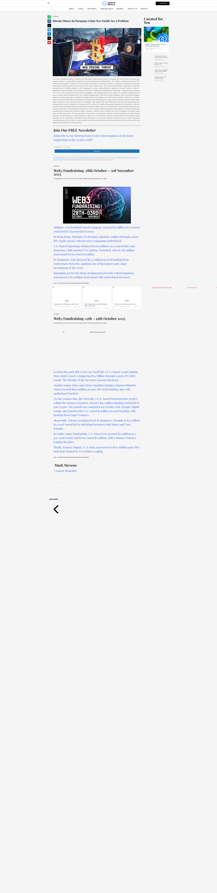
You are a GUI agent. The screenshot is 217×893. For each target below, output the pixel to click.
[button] (49, 17)
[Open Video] (84, 9)
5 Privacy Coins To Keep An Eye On (124, 304)
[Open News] (74, 9)
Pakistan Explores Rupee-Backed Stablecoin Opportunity (155, 45)
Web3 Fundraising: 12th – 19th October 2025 (89, 318)
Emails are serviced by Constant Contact (102, 159)
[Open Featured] (97, 9)
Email (57, 147)
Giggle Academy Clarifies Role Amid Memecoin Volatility (161, 70)
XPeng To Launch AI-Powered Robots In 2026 (161, 63)
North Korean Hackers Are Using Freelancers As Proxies (161, 56)
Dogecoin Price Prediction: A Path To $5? (66, 304)
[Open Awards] (124, 9)
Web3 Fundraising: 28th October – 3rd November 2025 (94, 172)
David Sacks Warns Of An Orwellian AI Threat (160, 77)
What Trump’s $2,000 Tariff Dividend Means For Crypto (95, 305)
